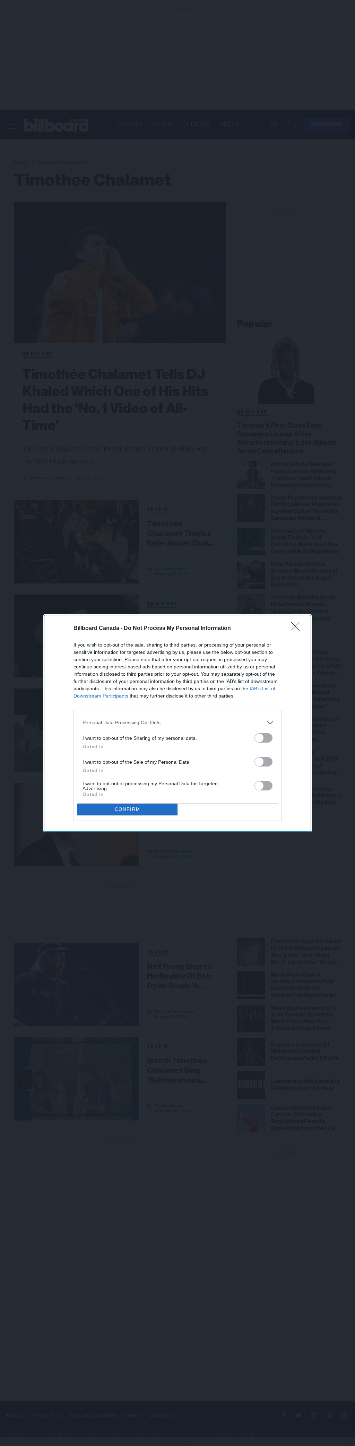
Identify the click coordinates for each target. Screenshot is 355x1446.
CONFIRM (127, 809)
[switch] (263, 738)
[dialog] (177, 723)
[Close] (297, 628)
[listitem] (177, 722)
